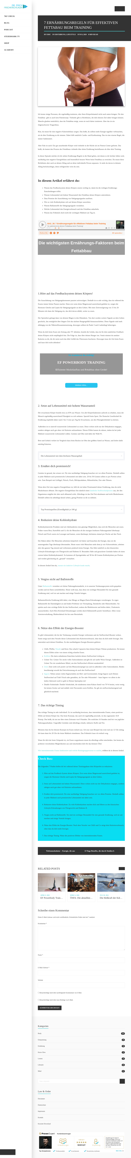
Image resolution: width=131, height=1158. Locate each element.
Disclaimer (41, 1099)
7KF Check (9, 16)
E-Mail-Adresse (43, 967)
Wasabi (58, 649)
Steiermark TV (12, 36)
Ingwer (46, 674)
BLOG (6, 23)
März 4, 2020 (74, 895)
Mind (39, 1071)
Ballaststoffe (47, 586)
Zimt (46, 667)
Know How (42, 1052)
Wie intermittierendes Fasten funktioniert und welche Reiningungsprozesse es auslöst (69, 750)
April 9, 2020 (45, 895)
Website (40, 980)
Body (39, 1033)
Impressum (41, 1111)
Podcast (8, 30)
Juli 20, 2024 (104, 895)
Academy (9, 50)
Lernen (40, 1058)
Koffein (47, 656)
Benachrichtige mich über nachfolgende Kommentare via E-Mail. (61, 993)
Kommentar (42, 923)
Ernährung (60, 34)
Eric (49, 34)
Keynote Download (44, 1124)
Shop (6, 43)
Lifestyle (71, 34)
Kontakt (40, 1117)
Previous (120, 868)
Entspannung (42, 1040)
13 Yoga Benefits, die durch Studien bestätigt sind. (104, 851)
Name (40, 955)
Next (123, 868)
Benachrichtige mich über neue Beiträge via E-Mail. (56, 1000)
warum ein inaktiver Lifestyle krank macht (74, 565)
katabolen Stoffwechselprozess (101, 491)
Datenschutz (42, 1105)
